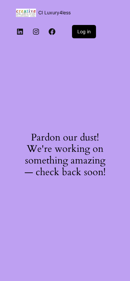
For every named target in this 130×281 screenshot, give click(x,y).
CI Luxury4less (54, 12)
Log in (84, 31)
